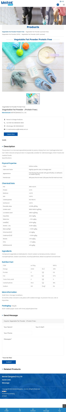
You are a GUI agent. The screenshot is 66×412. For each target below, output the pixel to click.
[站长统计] (33, 391)
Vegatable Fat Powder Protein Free (13, 32)
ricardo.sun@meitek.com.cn (19, 129)
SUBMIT (9, 362)
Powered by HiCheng (8, 394)
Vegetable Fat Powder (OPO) (11, 34)
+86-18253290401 (18, 126)
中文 (63, 2)
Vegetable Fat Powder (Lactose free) (37, 32)
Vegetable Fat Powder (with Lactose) (33, 34)
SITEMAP (4, 396)
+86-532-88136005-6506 (16, 123)
